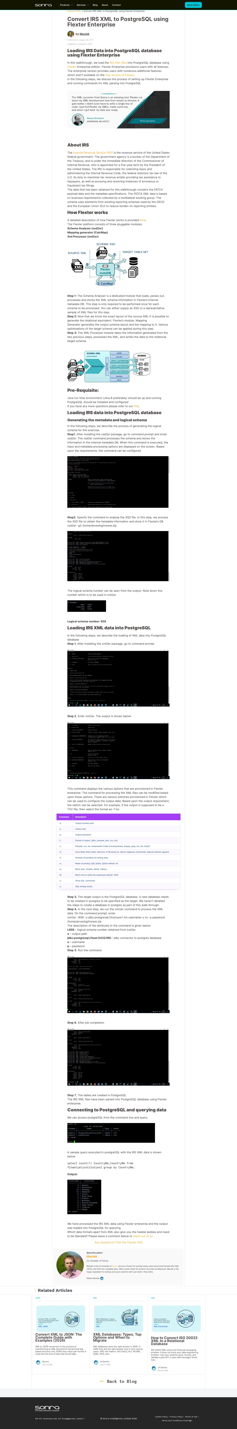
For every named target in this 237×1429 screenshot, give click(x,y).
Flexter (71, 66)
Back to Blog (122, 1381)
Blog (95, 5)
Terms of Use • (192, 1417)
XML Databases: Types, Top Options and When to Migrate (117, 1337)
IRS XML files (118, 62)
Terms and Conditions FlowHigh (177, 1420)
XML (78, 11)
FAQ (136, 406)
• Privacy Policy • (176, 1417)
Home (70, 11)
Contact (116, 5)
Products (65, 5)
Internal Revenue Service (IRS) (93, 152)
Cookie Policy (161, 1417)
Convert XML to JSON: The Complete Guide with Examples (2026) (58, 1337)
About (105, 5)
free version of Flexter (119, 75)
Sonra (114, 1266)
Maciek (84, 34)
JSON (37, 1298)
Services (81, 5)
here (143, 220)
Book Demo (193, 5)
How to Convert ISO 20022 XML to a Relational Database (174, 1341)
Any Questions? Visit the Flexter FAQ (118, 1242)
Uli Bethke (104, 1361)
